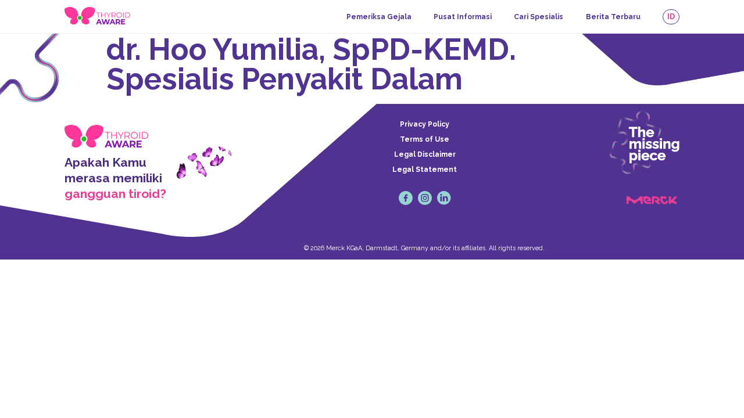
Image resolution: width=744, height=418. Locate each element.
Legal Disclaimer (425, 154)
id (671, 16)
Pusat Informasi (463, 17)
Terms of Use (424, 139)
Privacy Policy (424, 124)
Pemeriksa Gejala (379, 17)
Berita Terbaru (613, 17)
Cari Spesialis (538, 17)
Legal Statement (424, 169)
